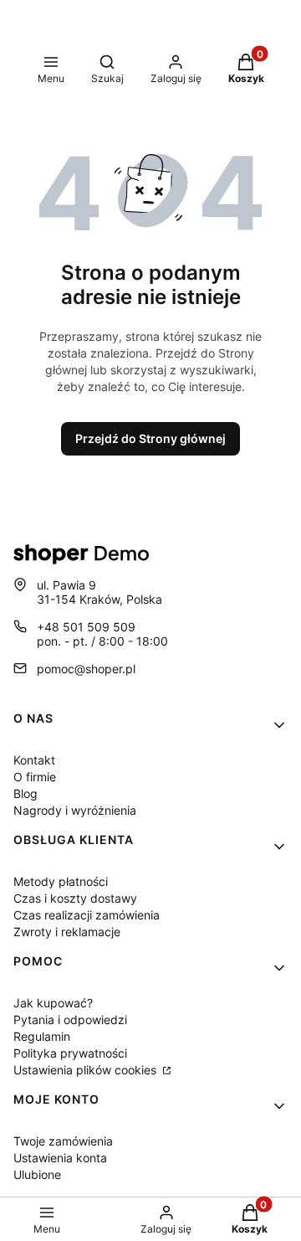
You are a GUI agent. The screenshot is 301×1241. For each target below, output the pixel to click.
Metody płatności (60, 881)
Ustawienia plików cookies (86, 1070)
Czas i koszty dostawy (75, 898)
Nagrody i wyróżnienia (74, 810)
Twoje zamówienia (63, 1141)
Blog (25, 793)
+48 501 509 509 (86, 627)
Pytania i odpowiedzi (70, 1019)
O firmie (34, 777)
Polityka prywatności (70, 1053)
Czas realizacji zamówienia (86, 915)
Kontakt (34, 760)
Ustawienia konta (60, 1158)
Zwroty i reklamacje (66, 931)
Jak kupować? (53, 1003)
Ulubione (37, 1174)
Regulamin (41, 1036)
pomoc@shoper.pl (86, 669)
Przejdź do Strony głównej (150, 438)
